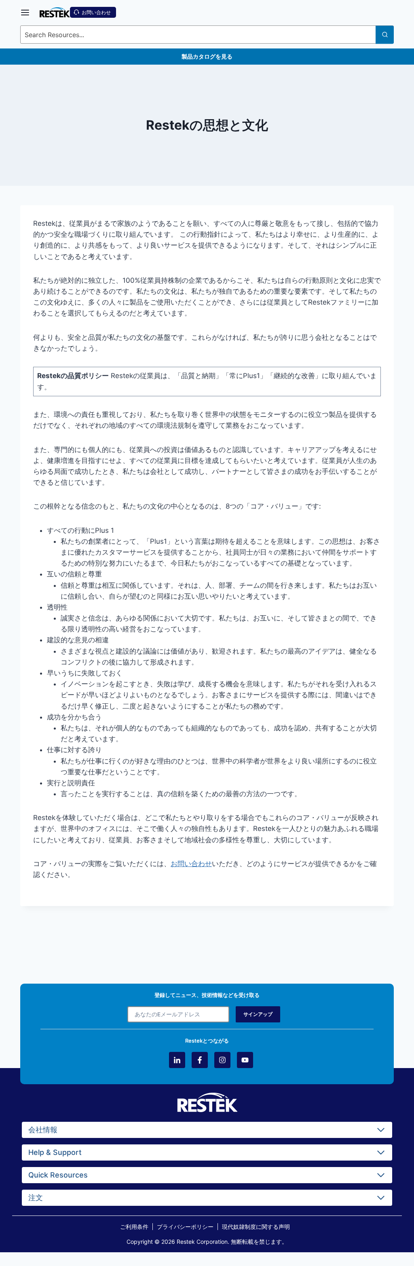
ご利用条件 (134, 1226)
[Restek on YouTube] (245, 1060)
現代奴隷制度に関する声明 (256, 1226)
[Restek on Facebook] (199, 1060)
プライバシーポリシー (185, 1226)
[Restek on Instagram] (222, 1060)
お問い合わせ (191, 864)
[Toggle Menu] (25, 12)
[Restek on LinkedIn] (177, 1060)
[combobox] (207, 34)
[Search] (385, 34)
